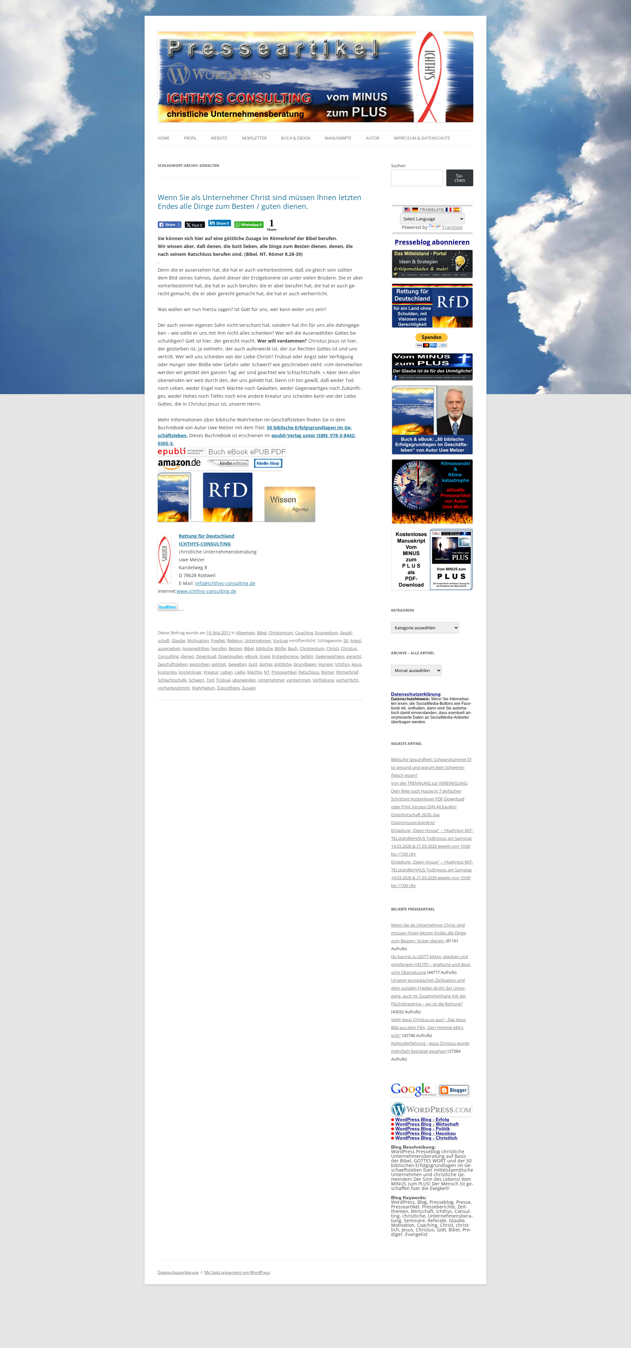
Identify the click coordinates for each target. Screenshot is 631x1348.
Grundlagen (304, 664)
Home (164, 138)
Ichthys (342, 664)
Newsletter (254, 138)
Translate (452, 227)
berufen (219, 648)
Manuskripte (338, 138)
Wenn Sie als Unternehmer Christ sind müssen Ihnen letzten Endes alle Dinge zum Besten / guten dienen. (260, 201)
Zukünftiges (228, 688)
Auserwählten (195, 648)
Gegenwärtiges (330, 656)
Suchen (398, 165)
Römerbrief (347, 672)
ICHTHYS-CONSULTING (205, 544)
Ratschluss (308, 672)
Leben (227, 672)
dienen (187, 656)
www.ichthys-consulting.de (206, 591)
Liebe (240, 672)
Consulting (168, 656)
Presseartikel (283, 672)
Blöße (280, 648)
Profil (190, 138)
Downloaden (230, 656)
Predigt (218, 640)
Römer (327, 672)
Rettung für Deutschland (206, 536)
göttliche (283, 664)
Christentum (281, 633)
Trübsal (223, 680)
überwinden (244, 680)
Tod (210, 680)
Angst (355, 640)
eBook (251, 656)
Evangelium (326, 633)
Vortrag (280, 640)
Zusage (249, 688)
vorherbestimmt (174, 688)
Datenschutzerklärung (178, 1272)
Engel (265, 656)
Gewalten (237, 664)
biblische (264, 648)
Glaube (178, 640)
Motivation (198, 640)
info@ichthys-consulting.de (225, 583)
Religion (235, 640)
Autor (372, 138)
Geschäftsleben (173, 664)
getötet (219, 664)
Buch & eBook (295, 138)
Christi (332, 648)
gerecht (353, 656)
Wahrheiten (203, 688)
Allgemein (245, 633)
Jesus (357, 664)
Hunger (325, 664)
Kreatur (211, 672)
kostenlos (167, 672)
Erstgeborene (285, 656)
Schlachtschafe (172, 680)
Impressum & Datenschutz (422, 138)
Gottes (265, 664)
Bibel (262, 633)
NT (266, 672)
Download (206, 656)
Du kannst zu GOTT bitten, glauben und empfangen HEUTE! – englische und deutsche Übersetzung (431, 964)
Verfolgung (323, 680)
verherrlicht (347, 680)
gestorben (200, 664)
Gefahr (307, 656)
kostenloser (190, 672)
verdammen (299, 680)
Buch (293, 648)
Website (219, 138)
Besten (235, 648)
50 (345, 640)
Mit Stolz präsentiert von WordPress (237, 1272)
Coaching (304, 633)
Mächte (254, 672)
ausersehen (169, 648)
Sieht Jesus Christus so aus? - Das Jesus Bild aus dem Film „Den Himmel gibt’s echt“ (428, 1027)
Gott (252, 664)
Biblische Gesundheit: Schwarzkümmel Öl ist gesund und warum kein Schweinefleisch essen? (431, 767)
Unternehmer (258, 640)
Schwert (196, 680)
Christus (349, 648)
